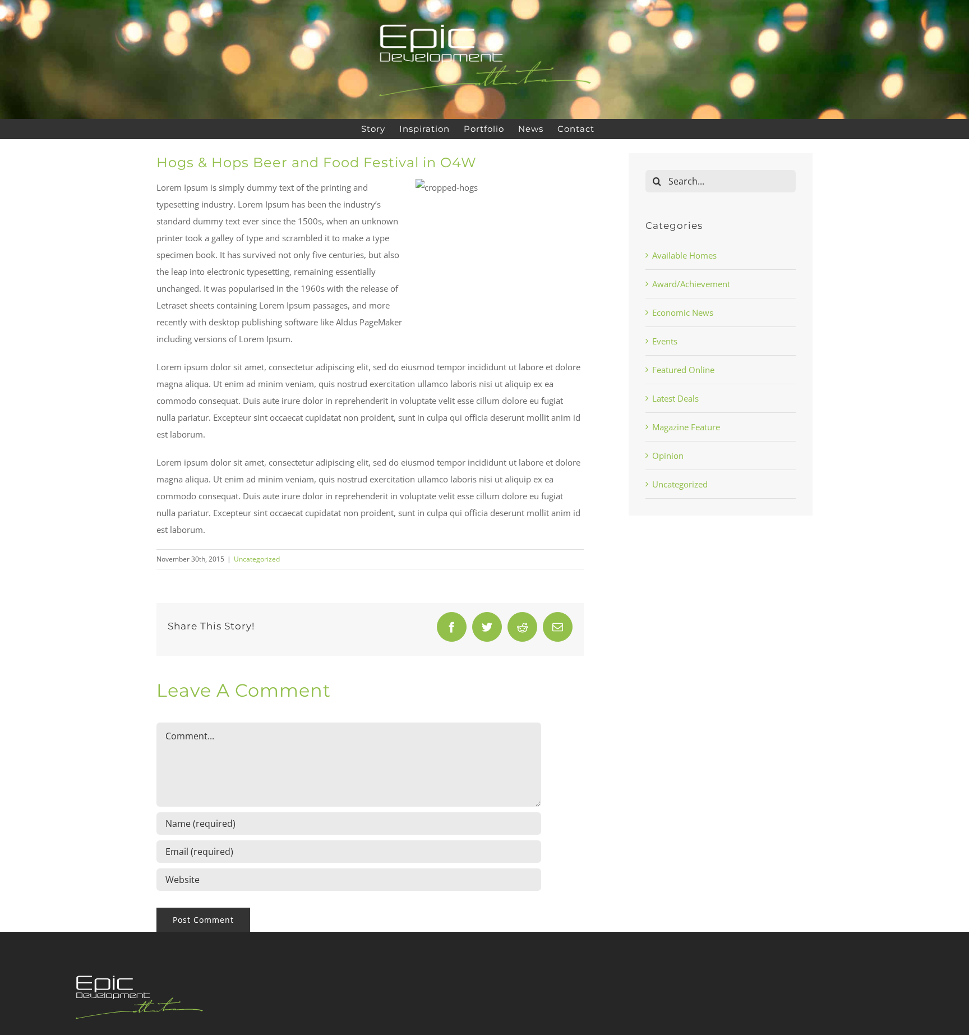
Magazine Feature (686, 427)
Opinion (668, 455)
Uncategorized (257, 559)
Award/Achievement (691, 283)
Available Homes (684, 255)
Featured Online (683, 369)
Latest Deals (675, 398)
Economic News (682, 312)
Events (664, 341)
